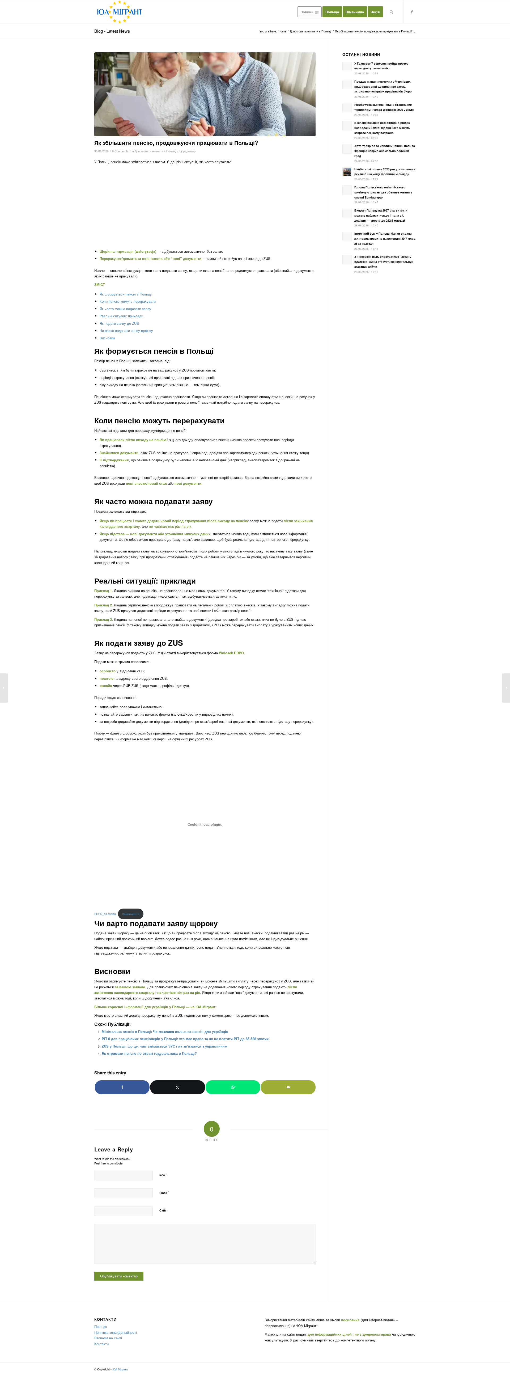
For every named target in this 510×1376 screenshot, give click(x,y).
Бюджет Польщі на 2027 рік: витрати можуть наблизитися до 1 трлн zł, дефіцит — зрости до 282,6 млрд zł (380, 215)
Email (164, 1192)
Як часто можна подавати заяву (125, 308)
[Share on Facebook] (122, 1087)
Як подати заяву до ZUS (119, 323)
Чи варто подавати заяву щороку (126, 330)
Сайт (162, 1210)
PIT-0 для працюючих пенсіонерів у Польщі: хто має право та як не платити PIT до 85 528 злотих (185, 1038)
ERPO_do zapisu (105, 914)
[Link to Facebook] (412, 12)
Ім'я (163, 1174)
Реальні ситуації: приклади (121, 315)
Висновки (107, 337)
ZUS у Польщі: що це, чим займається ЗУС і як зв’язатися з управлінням (164, 1046)
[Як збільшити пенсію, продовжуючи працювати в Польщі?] (205, 94)
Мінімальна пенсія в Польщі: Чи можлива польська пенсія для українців (165, 1031)
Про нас (100, 1326)
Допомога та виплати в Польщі (155, 151)
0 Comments (120, 151)
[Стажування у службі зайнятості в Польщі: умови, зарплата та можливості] (4, 688)
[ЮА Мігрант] (119, 12)
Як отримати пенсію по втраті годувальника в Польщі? (149, 1053)
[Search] (391, 12)
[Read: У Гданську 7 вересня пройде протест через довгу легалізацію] (347, 66)
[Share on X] (177, 1087)
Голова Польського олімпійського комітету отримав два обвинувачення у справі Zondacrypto (383, 192)
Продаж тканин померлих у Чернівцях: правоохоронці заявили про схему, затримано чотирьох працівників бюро (383, 86)
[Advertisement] (205, 206)
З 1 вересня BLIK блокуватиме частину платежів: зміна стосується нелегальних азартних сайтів (383, 262)
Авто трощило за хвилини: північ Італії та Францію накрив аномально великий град (384, 151)
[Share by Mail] (288, 1087)
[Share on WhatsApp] (233, 1087)
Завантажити (130, 914)
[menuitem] (309, 12)
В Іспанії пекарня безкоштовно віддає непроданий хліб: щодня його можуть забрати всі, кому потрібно (382, 128)
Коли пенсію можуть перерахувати (128, 301)
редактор (189, 151)
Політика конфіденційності (115, 1332)
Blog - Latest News (112, 31)
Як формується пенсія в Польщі (126, 294)
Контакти (101, 1343)
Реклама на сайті (108, 1337)
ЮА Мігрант (205, 1006)
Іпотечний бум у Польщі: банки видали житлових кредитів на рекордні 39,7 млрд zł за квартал (384, 238)
